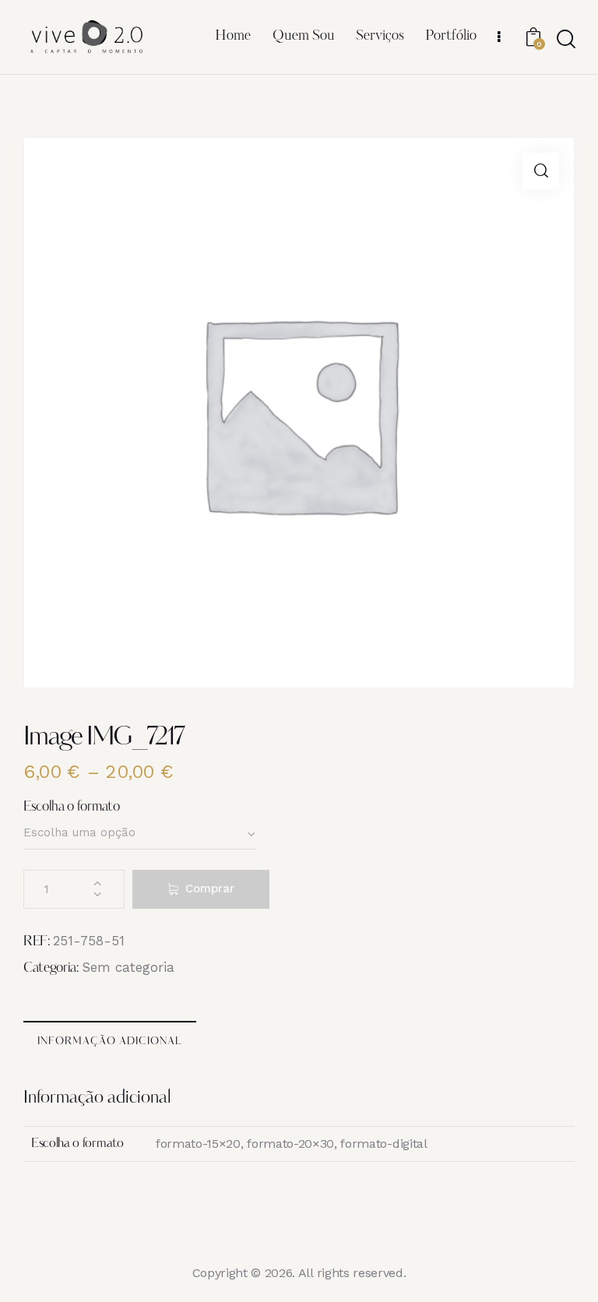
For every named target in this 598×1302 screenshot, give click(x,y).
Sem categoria (128, 967)
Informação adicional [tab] (109, 1041)
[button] (540, 171)
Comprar (209, 888)
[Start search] (565, 39)
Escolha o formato (71, 807)
